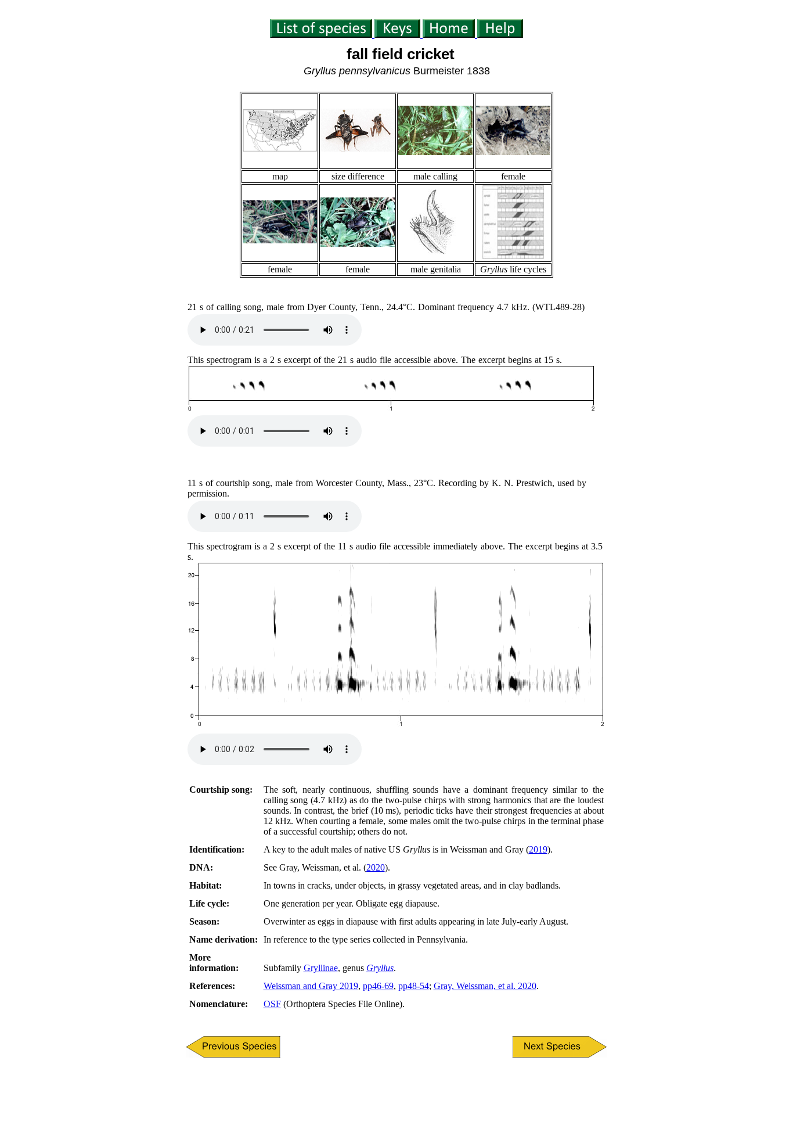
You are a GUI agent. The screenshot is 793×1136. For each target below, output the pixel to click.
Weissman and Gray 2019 (311, 986)
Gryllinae (321, 968)
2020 (375, 867)
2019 (538, 849)
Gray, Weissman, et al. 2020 (485, 986)
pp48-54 (413, 986)
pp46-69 (378, 986)
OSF (272, 1004)
